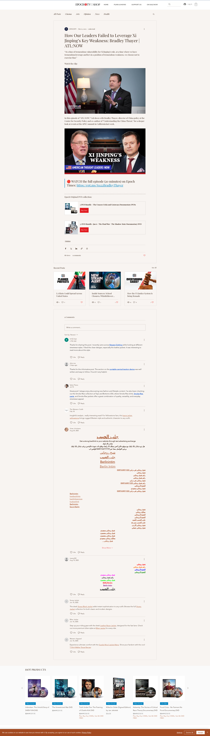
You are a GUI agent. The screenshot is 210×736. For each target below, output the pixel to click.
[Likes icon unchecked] (71, 357)
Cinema (68, 14)
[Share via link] (82, 249)
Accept (200, 732)
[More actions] (144, 29)
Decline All (189, 732)
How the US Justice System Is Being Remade (140, 294)
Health (106, 14)
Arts (78, 14)
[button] (196, 4)
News (97, 14)
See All (154, 268)
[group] (105, 699)
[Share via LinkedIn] (76, 249)
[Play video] (105, 91)
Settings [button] (179, 732)
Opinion (87, 14)
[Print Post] (87, 249)
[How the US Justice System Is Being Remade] (140, 280)
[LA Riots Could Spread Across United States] (69, 280)
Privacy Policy (86, 732)
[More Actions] (144, 340)
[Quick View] (37, 688)
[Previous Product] (22, 688)
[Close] (207, 732)
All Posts (57, 14)
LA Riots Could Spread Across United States (69, 294)
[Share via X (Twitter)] (71, 249)
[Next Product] (188, 688)
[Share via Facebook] (66, 249)
